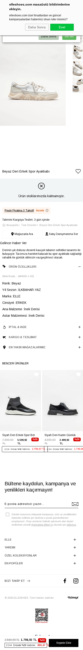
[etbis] (41, 616)
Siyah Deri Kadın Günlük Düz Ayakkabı (62, 435)
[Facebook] (64, 581)
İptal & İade (18, 327)
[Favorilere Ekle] (78, 172)
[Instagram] (75, 581)
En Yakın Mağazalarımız (27, 347)
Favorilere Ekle (36, 374)
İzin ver (69, 36)
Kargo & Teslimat (23, 337)
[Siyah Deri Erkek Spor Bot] (20, 400)
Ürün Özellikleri (22, 266)
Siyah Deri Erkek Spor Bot (18, 435)
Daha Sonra (37, 27)
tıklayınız (71, 525)
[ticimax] (72, 597)
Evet (62, 27)
